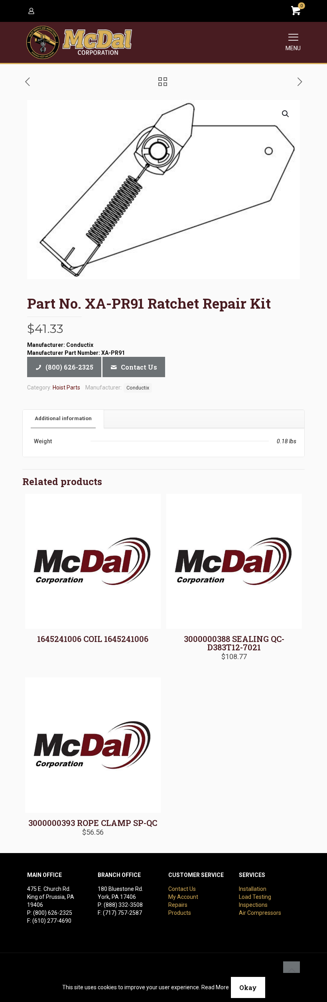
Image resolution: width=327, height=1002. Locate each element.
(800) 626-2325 (52, 913)
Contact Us (182, 889)
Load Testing (255, 897)
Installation (252, 889)
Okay (248, 987)
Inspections (253, 905)
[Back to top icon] (291, 969)
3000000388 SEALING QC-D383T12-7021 (234, 643)
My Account (183, 897)
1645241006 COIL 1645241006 (92, 639)
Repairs (177, 905)
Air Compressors (260, 913)
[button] (286, 114)
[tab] (63, 419)
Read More (215, 987)
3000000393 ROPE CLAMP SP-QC (92, 823)
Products (179, 913)
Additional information (63, 418)
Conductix (137, 388)
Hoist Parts (66, 387)
